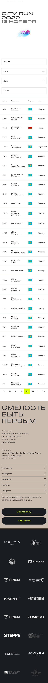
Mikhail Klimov (17, 337)
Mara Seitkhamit (16, 299)
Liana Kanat (16, 223)
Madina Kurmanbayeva (18, 252)
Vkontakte (7, 468)
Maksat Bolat (17, 271)
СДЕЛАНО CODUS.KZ (12, 500)
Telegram (6, 491)
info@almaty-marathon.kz (15, 433)
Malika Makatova (15, 289)
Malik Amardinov (16, 280)
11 (38, 391)
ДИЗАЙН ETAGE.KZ (31, 497)
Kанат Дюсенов (15, 184)
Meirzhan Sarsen (15, 327)
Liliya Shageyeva (16, 233)
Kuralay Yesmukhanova (18, 165)
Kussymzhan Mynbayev (17, 175)
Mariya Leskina (18, 308)
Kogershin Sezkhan (15, 109)
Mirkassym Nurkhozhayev (17, 365)
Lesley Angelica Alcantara (15, 213)
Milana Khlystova (15, 346)
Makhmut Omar (15, 261)
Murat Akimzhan (15, 374)
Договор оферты (11, 497)
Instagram (7, 474)
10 (32, 391)
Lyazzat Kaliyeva (15, 242)
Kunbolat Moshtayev (16, 156)
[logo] (12, 3)
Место (5, 101)
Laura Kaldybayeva (17, 194)
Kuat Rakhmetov (16, 137)
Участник (15, 101)
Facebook (7, 479)
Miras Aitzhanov (15, 355)
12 (44, 391)
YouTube (6, 485)
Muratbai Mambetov (16, 384)
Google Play (24, 512)
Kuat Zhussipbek (16, 147)
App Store (24, 520)
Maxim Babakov (15, 318)
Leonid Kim (16, 203)
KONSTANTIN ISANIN (16, 118)
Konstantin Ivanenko (16, 128)
